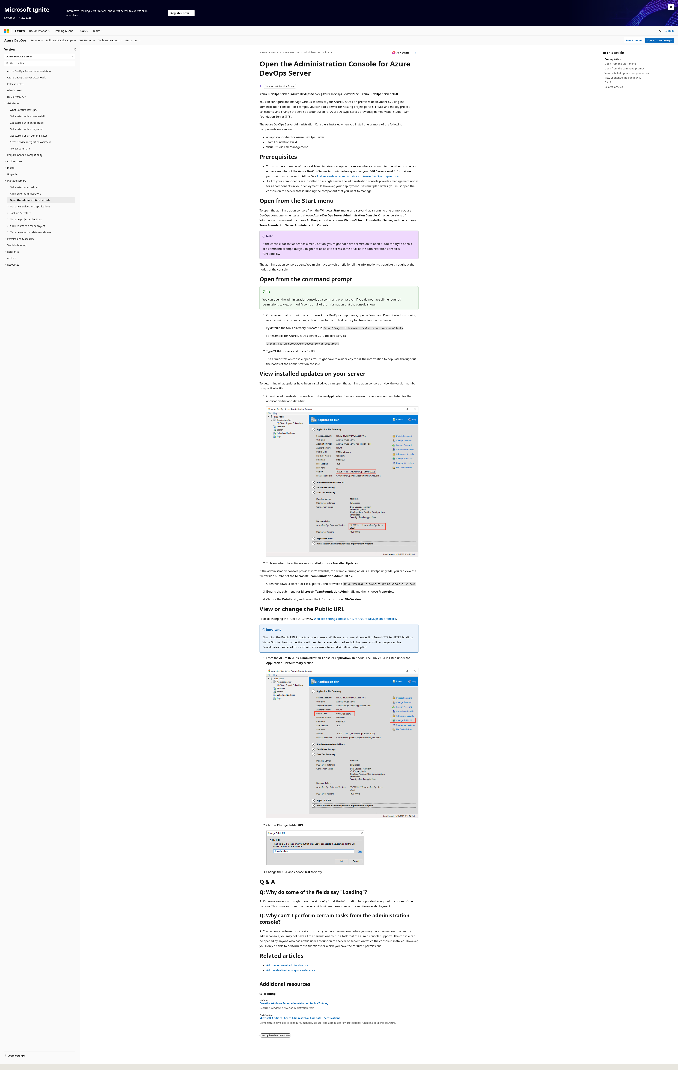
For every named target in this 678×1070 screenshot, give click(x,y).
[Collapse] (75, 49)
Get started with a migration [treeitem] (26, 129)
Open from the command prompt (624, 68)
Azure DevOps (290, 52)
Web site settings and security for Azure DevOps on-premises (355, 619)
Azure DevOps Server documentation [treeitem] (29, 71)
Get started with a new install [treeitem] (27, 116)
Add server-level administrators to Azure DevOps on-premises (358, 176)
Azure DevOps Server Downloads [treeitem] (26, 77)
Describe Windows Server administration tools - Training (294, 1003)
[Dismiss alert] (671, 7)
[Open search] (660, 31)
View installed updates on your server (627, 73)
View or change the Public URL (623, 77)
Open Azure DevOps (659, 40)
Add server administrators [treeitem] (25, 193)
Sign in (669, 30)
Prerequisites (613, 59)
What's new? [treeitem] (14, 90)
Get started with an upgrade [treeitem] (27, 122)
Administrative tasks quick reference (290, 970)
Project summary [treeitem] (20, 148)
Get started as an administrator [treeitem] (28, 135)
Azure (274, 52)
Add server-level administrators (287, 965)
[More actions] (415, 52)
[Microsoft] (6, 31)
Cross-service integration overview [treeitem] (30, 142)
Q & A (608, 82)
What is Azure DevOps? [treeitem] (23, 109)
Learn (263, 52)
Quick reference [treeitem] (16, 97)
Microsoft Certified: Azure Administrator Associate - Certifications (300, 1018)
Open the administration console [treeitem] (30, 200)
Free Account (634, 40)
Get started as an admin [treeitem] (24, 187)
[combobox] (39, 56)
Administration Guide (316, 52)
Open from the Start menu (620, 63)
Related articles (614, 87)
